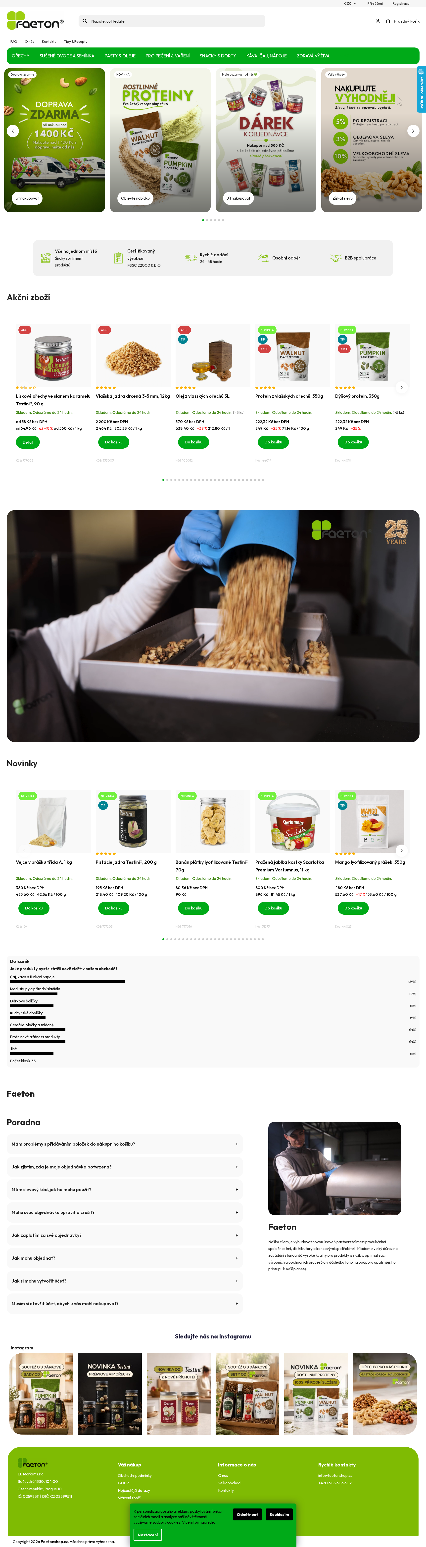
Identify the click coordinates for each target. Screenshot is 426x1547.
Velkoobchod (229, 1482)
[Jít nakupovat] (54, 139)
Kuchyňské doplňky (26, 1012)
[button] (13, 131)
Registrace (401, 3)
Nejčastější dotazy (134, 1490)
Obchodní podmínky (135, 1475)
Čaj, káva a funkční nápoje (32, 976)
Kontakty (49, 41)
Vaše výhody (215, 220)
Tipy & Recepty (75, 41)
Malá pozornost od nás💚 (211, 220)
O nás (29, 41)
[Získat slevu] (371, 139)
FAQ (13, 41)
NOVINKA (207, 220)
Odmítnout (247, 1514)
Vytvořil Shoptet (399, 1541)
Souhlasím (279, 1514)
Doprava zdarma (203, 220)
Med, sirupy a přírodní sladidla (35, 988)
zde (210, 1522)
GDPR (123, 1482)
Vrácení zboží (129, 1497)
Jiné (13, 1048)
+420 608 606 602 (335, 1482)
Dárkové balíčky (24, 1000)
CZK (348, 3)
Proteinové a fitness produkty (35, 1036)
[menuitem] (21, 55)
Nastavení (148, 1534)
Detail (28, 442)
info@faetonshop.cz (335, 1475)
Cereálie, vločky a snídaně (32, 1024)
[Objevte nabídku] (160, 139)
